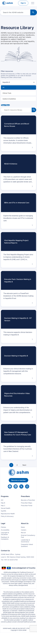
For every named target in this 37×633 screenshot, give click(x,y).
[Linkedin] (16, 486)
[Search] (33, 12)
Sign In (23, 3)
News (23, 527)
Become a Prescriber (28, 500)
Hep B (3, 503)
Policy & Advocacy (7, 516)
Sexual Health (5, 508)
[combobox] (14, 12)
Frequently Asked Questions (27, 545)
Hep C (3, 505)
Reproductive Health (8, 513)
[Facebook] (10, 486)
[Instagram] (27, 486)
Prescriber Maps (26, 503)
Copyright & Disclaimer (5, 533)
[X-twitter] (21, 486)
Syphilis (3, 511)
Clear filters (5, 105)
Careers (23, 530)
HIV (2, 500)
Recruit (23, 532)
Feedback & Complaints (5, 538)
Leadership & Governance (25, 541)
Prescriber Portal (26, 505)
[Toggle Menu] (32, 3)
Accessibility (5, 530)
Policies (3, 527)
